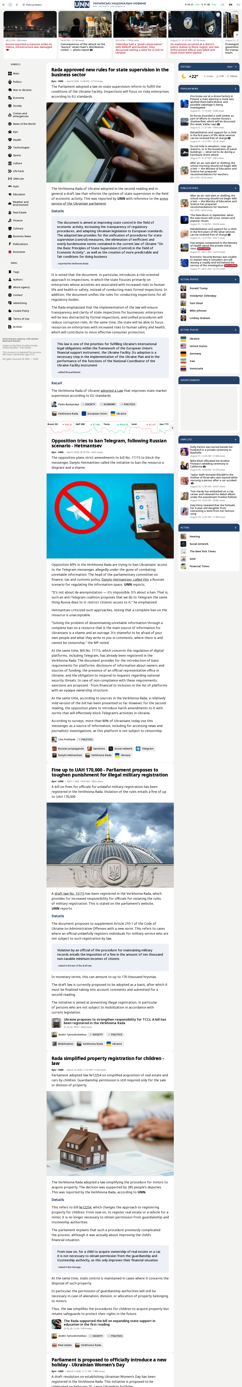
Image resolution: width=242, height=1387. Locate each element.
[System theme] (10, 4)
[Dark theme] (16, 4)
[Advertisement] (209, 408)
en (230, 4)
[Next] (237, 34)
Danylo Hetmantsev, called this (125, 579)
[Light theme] (3, 4)
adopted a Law (112, 390)
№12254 (85, 1207)
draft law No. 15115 (69, 893)
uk (222, 4)
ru (238, 4)
